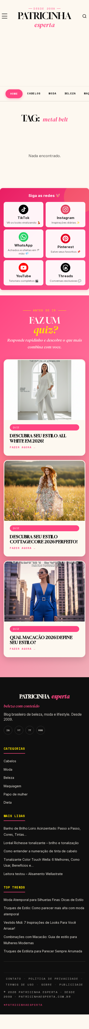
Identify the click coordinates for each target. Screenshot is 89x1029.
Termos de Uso (20, 984)
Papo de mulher (16, 794)
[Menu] (4, 16)
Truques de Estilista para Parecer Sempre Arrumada (43, 951)
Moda (52, 93)
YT (18, 730)
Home (14, 94)
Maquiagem (12, 786)
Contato (13, 978)
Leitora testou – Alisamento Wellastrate (33, 874)
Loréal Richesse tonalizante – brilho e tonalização (41, 843)
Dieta (8, 802)
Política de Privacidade (53, 978)
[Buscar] (84, 16)
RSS (40, 730)
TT (29, 730)
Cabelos (34, 93)
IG (7, 730)
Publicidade (71, 984)
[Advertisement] (44, 59)
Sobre (46, 984)
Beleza (70, 93)
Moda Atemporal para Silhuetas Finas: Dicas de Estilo (44, 900)
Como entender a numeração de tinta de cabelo (40, 851)
